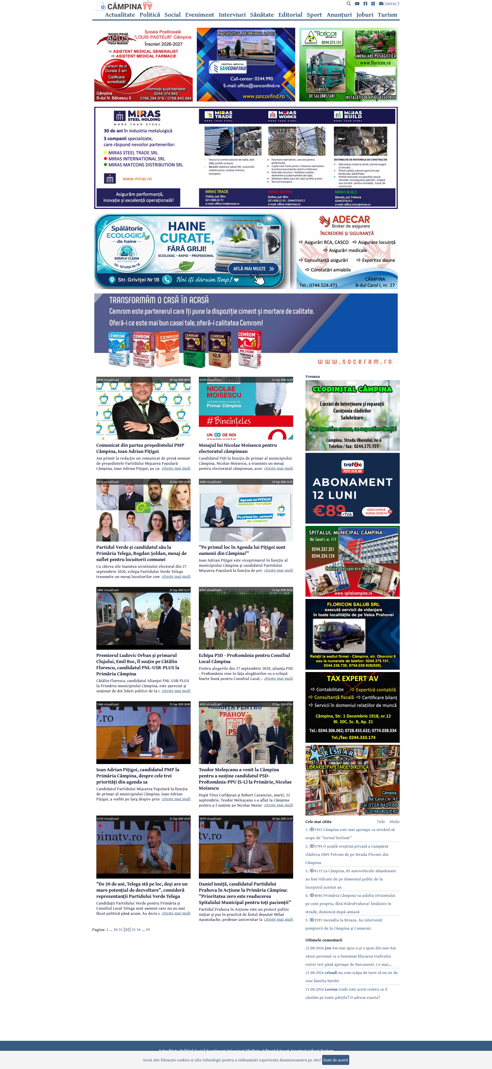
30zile (394, 821)
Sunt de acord (335, 1060)
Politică (150, 14)
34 (139, 929)
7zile (381, 821)
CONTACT (391, 4)
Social (173, 14)
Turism (387, 14)
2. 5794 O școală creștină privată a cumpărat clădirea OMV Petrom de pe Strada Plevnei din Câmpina (346, 854)
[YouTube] (357, 3)
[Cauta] (349, 3)
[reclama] (143, 100)
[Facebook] (365, 3)
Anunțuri (339, 14)
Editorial (290, 14)
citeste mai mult (176, 468)
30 (116, 929)
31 (121, 929)
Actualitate (120, 14)
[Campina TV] (246, 5)
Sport (314, 14)
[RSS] (373, 3)
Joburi (364, 14)
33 (133, 929)
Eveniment (199, 14)
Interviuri (232, 14)
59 (148, 929)
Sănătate (262, 14)
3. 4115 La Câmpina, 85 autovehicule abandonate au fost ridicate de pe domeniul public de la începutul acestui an (350, 879)
